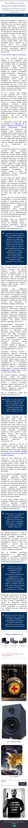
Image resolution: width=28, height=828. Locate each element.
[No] (26, 824)
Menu (4, 15)
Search (4, 781)
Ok (14, 825)
